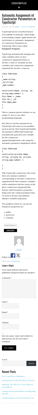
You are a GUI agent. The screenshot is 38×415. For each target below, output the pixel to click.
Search (4, 359)
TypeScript (16, 261)
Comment (6, 278)
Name (5, 302)
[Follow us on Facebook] (13, 255)
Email (5, 312)
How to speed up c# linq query (13, 376)
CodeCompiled (19, 3)
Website (5, 322)
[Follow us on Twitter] (18, 255)
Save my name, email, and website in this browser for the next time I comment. (17, 339)
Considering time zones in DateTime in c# (18, 398)
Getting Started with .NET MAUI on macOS (18, 380)
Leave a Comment (28, 27)
